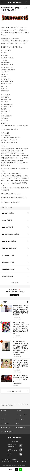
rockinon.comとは (6, 459)
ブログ (3, 419)
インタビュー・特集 (21, 415)
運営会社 (24, 461)
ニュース (3, 415)
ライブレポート (20, 419)
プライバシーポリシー (7, 461)
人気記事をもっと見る (14, 391)
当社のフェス (4, 427)
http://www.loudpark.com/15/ (10, 202)
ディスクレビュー (6, 423)
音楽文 (18, 423)
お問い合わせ (17, 461)
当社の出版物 (19, 427)
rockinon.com (15, 2)
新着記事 (3, 410)
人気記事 (4, 302)
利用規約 (14, 459)
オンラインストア (6, 431)
